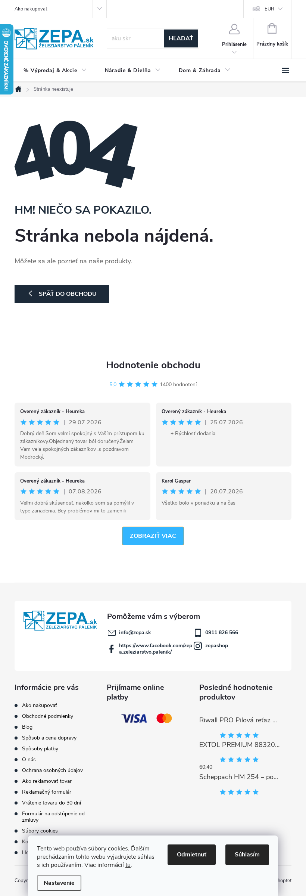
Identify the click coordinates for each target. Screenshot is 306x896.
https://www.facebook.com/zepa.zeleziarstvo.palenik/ (155, 648)
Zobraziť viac (153, 536)
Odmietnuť (191, 854)
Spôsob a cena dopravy (49, 737)
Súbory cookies (40, 830)
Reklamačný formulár (46, 792)
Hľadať (181, 38)
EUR (269, 9)
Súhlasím (247, 854)
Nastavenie (59, 883)
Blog (27, 727)
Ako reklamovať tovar (47, 781)
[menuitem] (55, 70)
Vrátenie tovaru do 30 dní (51, 802)
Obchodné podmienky (47, 716)
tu (128, 865)
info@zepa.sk (135, 632)
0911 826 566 (221, 632)
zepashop (216, 645)
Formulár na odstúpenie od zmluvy (53, 817)
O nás (29, 759)
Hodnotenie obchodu (153, 365)
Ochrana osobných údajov (52, 770)
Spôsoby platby (40, 748)
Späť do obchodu (68, 294)
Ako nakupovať (31, 9)
